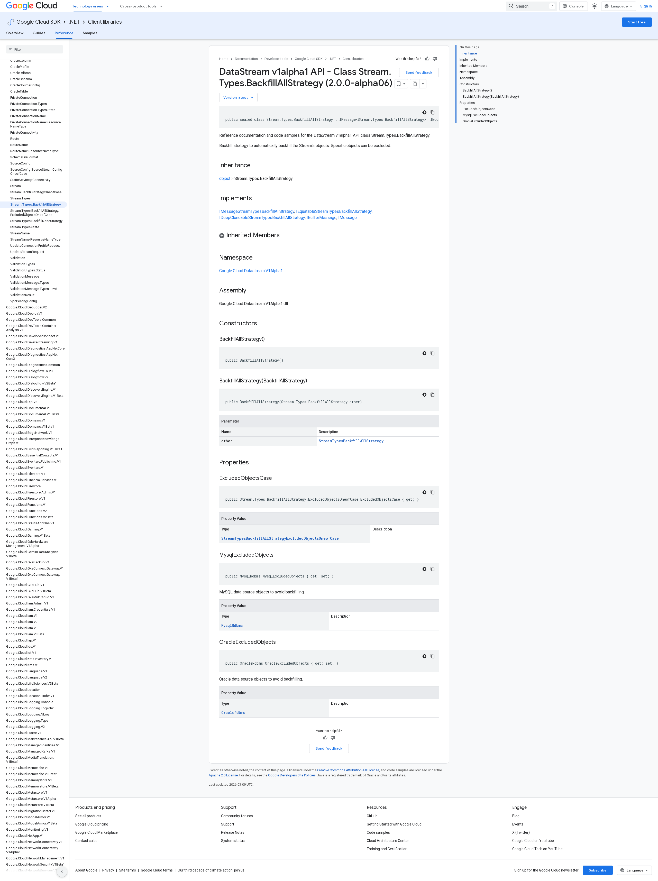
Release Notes (232, 832)
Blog (515, 816)
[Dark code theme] (424, 112)
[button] (329, 236)
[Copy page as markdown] (414, 83)
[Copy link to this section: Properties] (255, 463)
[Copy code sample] (432, 112)
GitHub (372, 816)
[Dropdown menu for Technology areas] (109, 6)
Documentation (246, 59)
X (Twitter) (521, 832)
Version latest (238, 97)
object (224, 178)
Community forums (237, 816)
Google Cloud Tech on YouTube (537, 849)
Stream (244, 211)
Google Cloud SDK (38, 22)
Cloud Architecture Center (388, 841)
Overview (14, 33)
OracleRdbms (233, 712)
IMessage (228, 211)
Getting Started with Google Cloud (394, 824)
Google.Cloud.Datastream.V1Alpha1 (251, 270)
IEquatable (305, 211)
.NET (74, 22)
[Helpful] (427, 59)
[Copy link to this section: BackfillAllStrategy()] (270, 339)
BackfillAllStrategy (278, 211)
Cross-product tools (138, 6)
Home (223, 59)
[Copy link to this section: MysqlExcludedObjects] (278, 555)
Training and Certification (387, 849)
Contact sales (86, 841)
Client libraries (105, 22)
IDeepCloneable (233, 217)
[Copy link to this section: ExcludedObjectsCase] (277, 478)
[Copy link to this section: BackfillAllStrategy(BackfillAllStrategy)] (312, 381)
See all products (88, 816)
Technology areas (87, 6)
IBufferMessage (321, 217)
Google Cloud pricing (91, 824)
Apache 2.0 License (223, 775)
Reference (64, 33)
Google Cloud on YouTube (533, 841)
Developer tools (276, 59)
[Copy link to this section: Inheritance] (256, 166)
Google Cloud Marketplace (96, 832)
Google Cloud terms (157, 870)
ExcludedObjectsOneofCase (312, 538)
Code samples (378, 832)
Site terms (127, 870)
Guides (39, 33)
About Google (86, 870)
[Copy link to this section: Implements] (257, 199)
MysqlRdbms (232, 625)
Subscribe (598, 870)
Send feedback (419, 72)
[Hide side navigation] (62, 872)
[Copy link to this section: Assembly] (251, 291)
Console (576, 6)
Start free (637, 22)
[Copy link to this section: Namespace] (258, 258)
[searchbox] (34, 49)
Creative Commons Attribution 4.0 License (348, 770)
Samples (90, 33)
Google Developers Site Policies (292, 775)
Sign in (646, 6)
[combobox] (531, 6)
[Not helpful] (435, 59)
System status (233, 841)
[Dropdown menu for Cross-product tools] (163, 6)
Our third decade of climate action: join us (211, 870)
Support (227, 824)
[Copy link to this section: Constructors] (264, 324)
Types (256, 211)
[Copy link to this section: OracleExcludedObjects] (281, 642)
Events (517, 824)
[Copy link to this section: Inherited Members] (285, 236)
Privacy (108, 870)
